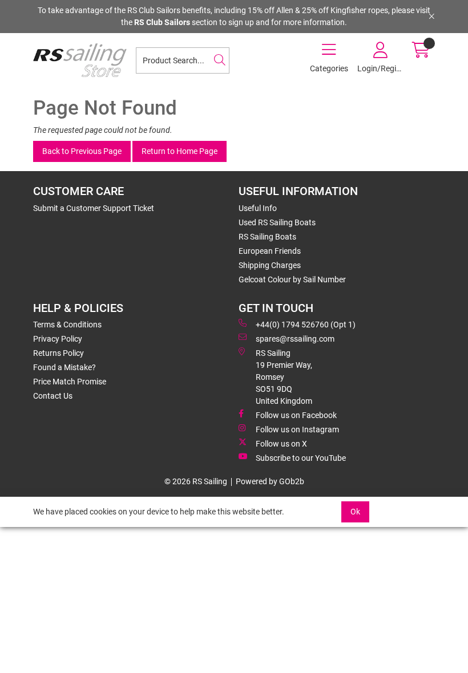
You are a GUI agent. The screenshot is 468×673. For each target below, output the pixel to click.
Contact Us (52, 395)
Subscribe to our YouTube (301, 458)
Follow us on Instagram (297, 429)
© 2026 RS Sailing (195, 481)
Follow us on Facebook (296, 415)
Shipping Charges (270, 265)
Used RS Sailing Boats (277, 222)
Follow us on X (281, 443)
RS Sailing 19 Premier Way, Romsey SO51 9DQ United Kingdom (284, 377)
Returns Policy (58, 353)
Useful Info (258, 208)
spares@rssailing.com (295, 338)
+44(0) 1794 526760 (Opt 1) (306, 324)
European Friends (270, 251)
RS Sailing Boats (267, 236)
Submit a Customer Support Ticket (93, 208)
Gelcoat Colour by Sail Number (292, 279)
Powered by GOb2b (270, 481)
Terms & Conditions (67, 324)
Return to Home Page (179, 151)
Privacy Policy (57, 338)
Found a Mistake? (64, 367)
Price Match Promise (69, 381)
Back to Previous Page (82, 151)
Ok (355, 511)
